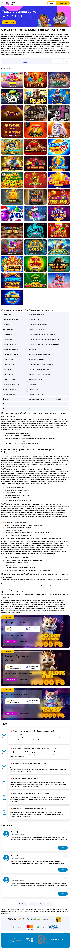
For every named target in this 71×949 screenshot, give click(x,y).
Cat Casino (22, 904)
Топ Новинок (34, 61)
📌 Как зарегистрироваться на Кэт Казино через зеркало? (32, 731)
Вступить (11, 641)
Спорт (50, 904)
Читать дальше (25, 641)
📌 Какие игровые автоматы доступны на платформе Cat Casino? (34, 748)
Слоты (25, 61)
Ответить (63, 848)
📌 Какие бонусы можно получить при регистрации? (30, 794)
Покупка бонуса (45, 61)
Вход (51, 3)
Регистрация (62, 3)
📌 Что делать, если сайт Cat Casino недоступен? (28, 763)
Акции (42, 904)
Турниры (32, 904)
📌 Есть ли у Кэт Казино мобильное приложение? (28, 809)
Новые (9, 61)
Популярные (17, 61)
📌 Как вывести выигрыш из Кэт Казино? (25, 778)
